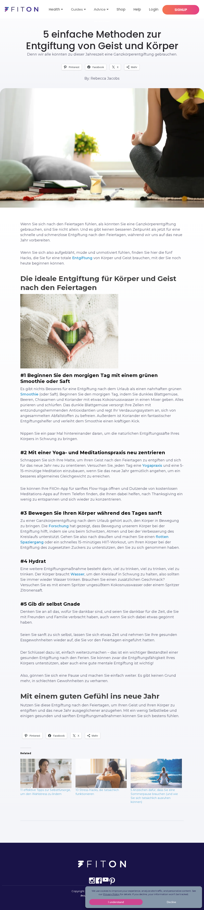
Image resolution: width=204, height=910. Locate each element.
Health (54, 9)
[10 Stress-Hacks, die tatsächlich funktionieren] (101, 773)
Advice (100, 9)
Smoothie (29, 394)
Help (137, 9)
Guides (77, 9)
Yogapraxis (152, 465)
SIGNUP (181, 9)
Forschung (59, 526)
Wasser (77, 574)
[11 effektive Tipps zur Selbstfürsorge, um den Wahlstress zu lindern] (46, 773)
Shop (121, 9)
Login (153, 9)
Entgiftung (102, 21)
